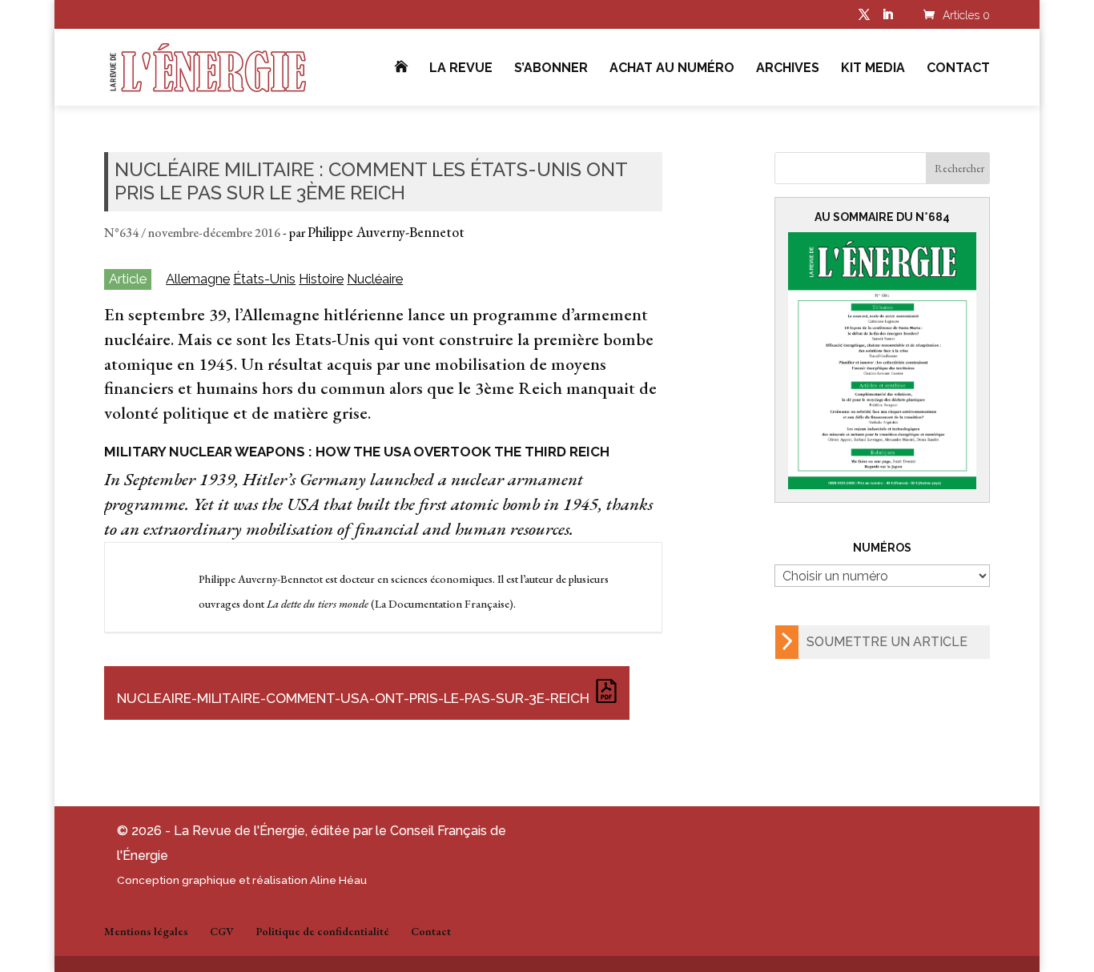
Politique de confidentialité (322, 931)
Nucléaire (375, 279)
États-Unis (264, 279)
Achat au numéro (671, 68)
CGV (222, 931)
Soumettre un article (886, 641)
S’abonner (551, 68)
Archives (787, 68)
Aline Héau (338, 880)
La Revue (461, 68)
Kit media (873, 68)
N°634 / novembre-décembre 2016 (192, 232)
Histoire (321, 279)
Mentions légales (146, 931)
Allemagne (198, 279)
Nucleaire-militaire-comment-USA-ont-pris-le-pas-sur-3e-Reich (353, 698)
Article (128, 279)
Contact (958, 68)
